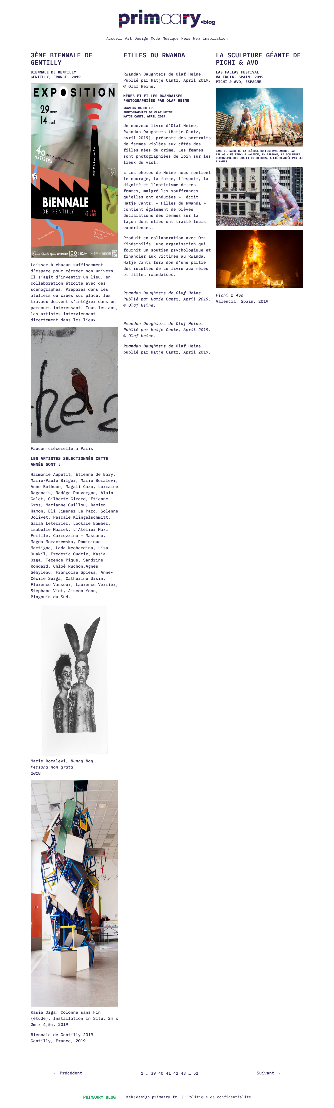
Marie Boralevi (98, 480)
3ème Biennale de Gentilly (61, 58)
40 (160, 1073)
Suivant (269, 1073)
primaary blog (99, 1097)
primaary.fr (164, 1097)
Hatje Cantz (164, 352)
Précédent (67, 1073)
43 (183, 1073)
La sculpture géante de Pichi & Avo (258, 58)
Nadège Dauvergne (76, 492)
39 (153, 1073)
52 (195, 1073)
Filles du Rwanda (154, 55)
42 (175, 1073)
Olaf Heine (188, 346)
